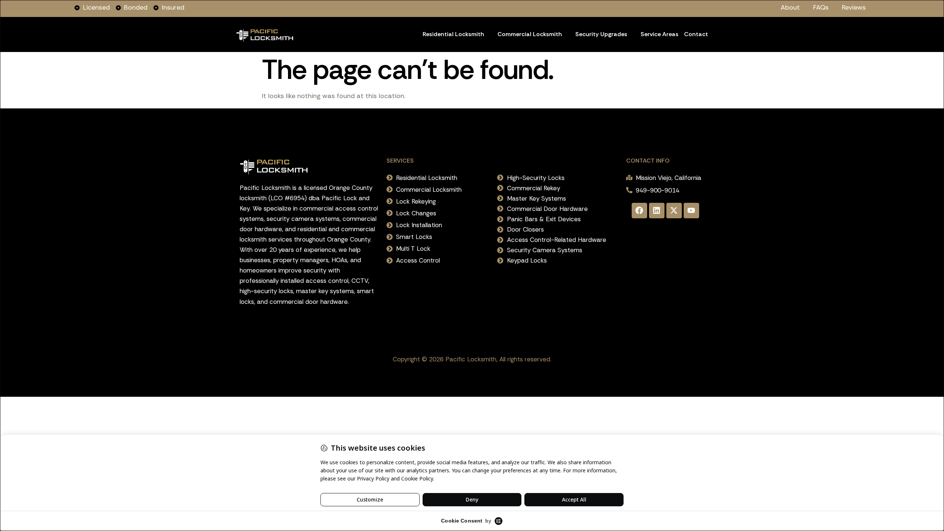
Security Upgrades (601, 34)
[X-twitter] (674, 210)
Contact (696, 34)
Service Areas (659, 34)
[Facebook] (639, 210)
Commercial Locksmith (529, 34)
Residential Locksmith (453, 34)
